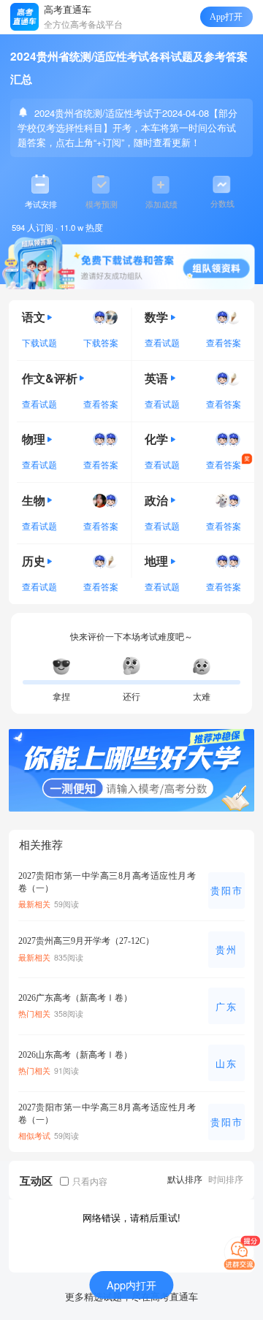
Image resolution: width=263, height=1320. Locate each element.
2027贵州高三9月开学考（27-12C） (86, 941)
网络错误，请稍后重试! (131, 1217)
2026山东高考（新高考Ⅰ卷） (75, 1055)
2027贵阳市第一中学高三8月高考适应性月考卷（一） (107, 882)
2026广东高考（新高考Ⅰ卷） (75, 998)
